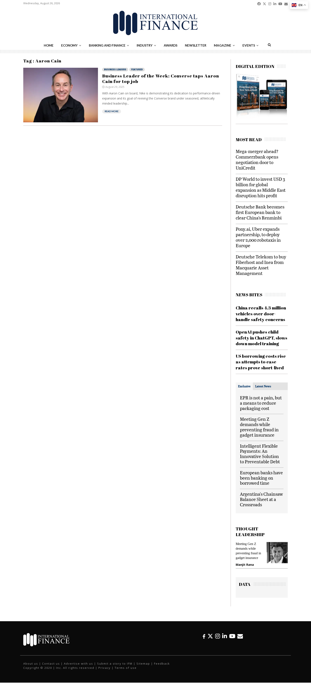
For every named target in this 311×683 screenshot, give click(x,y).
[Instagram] (217, 636)
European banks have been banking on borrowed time (261, 477)
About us (30, 663)
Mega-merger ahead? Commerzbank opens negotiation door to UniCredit (257, 159)
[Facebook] (203, 636)
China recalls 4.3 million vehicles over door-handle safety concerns (261, 313)
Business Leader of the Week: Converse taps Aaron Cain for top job (160, 78)
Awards (170, 45)
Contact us (51, 663)
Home (49, 45)
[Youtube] (232, 636)
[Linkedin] (224, 636)
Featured (137, 69)
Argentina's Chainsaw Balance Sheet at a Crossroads (261, 499)
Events (248, 45)
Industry (145, 45)
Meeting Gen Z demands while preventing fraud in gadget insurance (259, 427)
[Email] (240, 636)
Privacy (104, 668)
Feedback (162, 663)
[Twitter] (210, 636)
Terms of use (126, 668)
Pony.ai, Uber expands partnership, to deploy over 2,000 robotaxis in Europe (258, 237)
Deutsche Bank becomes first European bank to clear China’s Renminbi (260, 212)
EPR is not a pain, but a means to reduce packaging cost (261, 403)
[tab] (244, 386)
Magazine (222, 45)
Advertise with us (78, 663)
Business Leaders (115, 69)
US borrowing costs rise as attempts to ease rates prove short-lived (261, 362)
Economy (69, 45)
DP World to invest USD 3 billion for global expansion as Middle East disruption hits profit (261, 187)
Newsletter (195, 45)
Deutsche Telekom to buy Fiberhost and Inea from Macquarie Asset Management (261, 265)
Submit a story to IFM (114, 663)
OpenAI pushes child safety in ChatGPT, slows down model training (261, 337)
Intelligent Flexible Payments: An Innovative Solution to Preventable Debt (260, 454)
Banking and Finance (107, 45)
